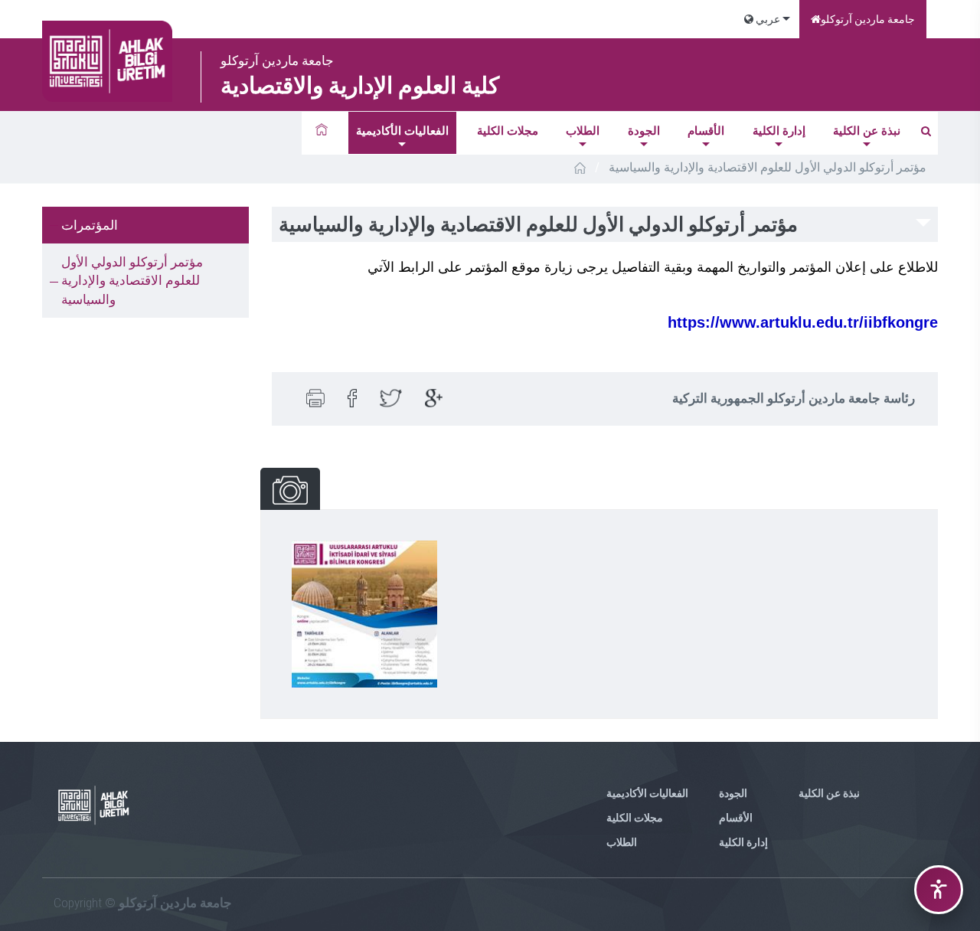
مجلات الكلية (507, 131)
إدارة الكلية (779, 131)
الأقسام (706, 131)
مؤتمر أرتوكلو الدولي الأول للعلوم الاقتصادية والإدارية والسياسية (132, 280)
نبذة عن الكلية (866, 131)
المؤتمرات (89, 225)
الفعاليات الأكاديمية (402, 131)
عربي (766, 19)
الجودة (644, 131)
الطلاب (582, 131)
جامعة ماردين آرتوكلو (868, 19)
